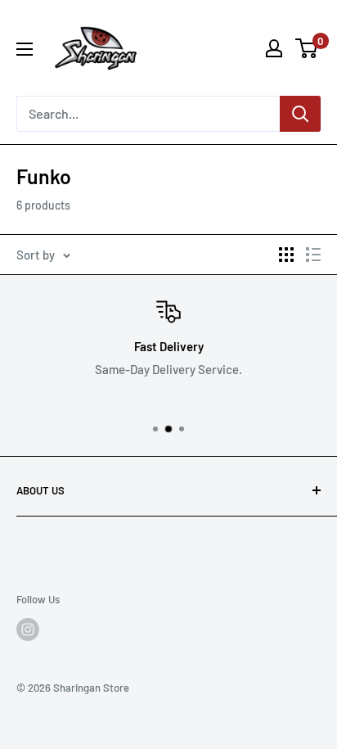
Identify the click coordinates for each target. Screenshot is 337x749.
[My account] (274, 48)
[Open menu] (24, 49)
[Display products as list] (313, 254)
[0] (307, 48)
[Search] (300, 114)
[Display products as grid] (286, 254)
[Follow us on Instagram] (27, 629)
